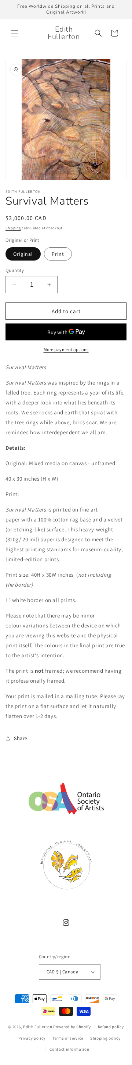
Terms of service (67, 1038)
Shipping (13, 228)
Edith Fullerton (37, 1026)
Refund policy (111, 1026)
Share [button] (20, 738)
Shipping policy (105, 1038)
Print (58, 254)
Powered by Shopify (72, 1026)
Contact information (69, 1049)
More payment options (66, 349)
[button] (15, 33)
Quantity (15, 270)
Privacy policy (31, 1038)
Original (23, 254)
